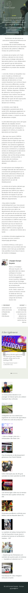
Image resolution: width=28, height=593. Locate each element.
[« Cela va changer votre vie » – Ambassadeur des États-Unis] (14, 428)
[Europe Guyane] (10, 4)
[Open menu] (24, 4)
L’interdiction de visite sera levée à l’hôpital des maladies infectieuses (7, 311)
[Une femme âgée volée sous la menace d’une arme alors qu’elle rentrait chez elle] (14, 485)
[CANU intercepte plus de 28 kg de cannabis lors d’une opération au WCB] (14, 466)
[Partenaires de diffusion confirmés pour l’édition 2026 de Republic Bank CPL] (14, 505)
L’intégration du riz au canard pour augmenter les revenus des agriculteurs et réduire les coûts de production (14, 418)
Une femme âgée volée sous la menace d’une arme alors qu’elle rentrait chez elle (14, 494)
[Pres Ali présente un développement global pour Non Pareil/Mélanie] (14, 447)
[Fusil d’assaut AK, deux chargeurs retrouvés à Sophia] (14, 568)
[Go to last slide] (4, 354)
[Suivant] (24, 354)
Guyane (14, 15)
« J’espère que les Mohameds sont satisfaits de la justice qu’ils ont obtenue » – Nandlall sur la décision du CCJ (14, 557)
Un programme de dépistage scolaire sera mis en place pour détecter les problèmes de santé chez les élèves (21, 314)
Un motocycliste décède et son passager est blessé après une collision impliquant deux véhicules (14, 397)
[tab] (12, 373)
